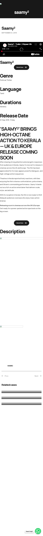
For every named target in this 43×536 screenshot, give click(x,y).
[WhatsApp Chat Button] (38, 531)
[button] (21, 67)
